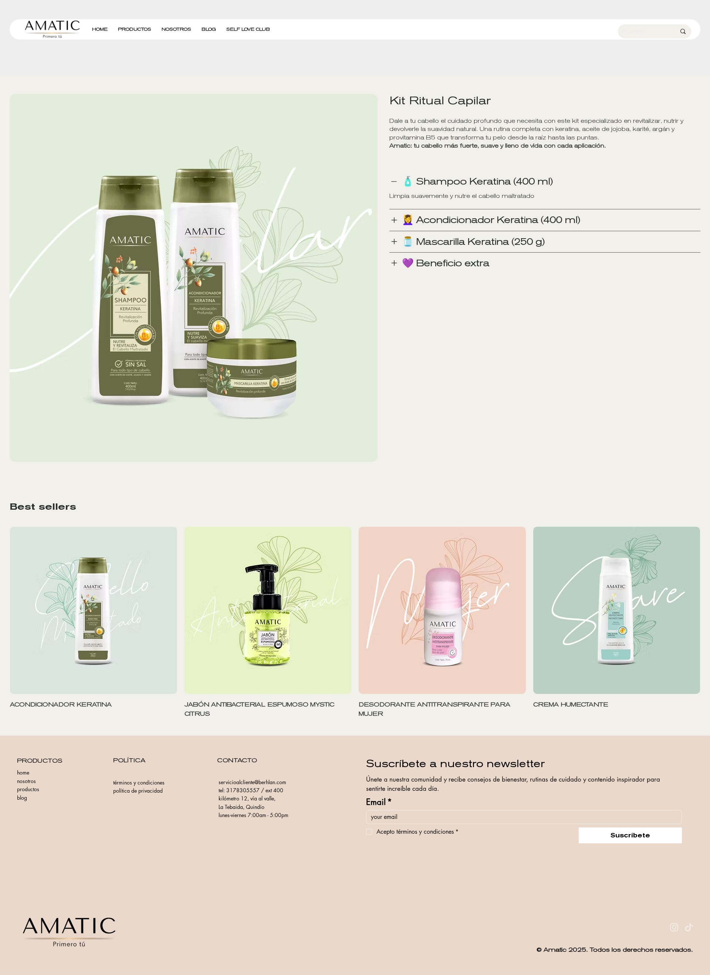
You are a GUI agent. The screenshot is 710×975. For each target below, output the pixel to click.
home (23, 772)
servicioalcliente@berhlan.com (252, 782)
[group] (355, 622)
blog (22, 797)
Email (379, 802)
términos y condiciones (139, 782)
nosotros (26, 781)
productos (28, 789)
